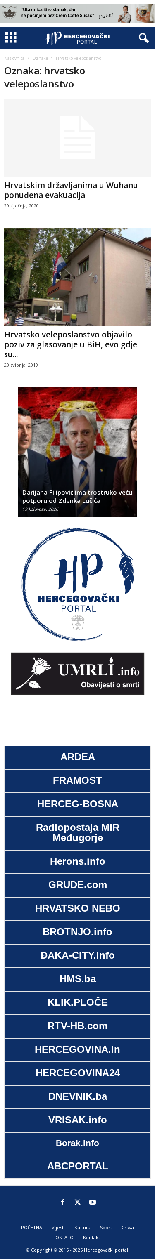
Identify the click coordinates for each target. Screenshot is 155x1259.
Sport (106, 1227)
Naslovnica (14, 58)
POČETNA (31, 1227)
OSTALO (64, 1237)
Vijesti (58, 1227)
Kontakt (91, 1237)
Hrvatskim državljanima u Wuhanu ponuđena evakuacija (71, 190)
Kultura (82, 1227)
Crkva (128, 1227)
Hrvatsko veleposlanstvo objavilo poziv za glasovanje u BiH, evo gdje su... (70, 344)
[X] (77, 1203)
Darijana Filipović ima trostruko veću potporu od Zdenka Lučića (77, 496)
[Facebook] (62, 1203)
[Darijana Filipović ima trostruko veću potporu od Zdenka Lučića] (77, 456)
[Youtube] (92, 1203)
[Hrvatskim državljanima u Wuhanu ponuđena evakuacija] (77, 138)
